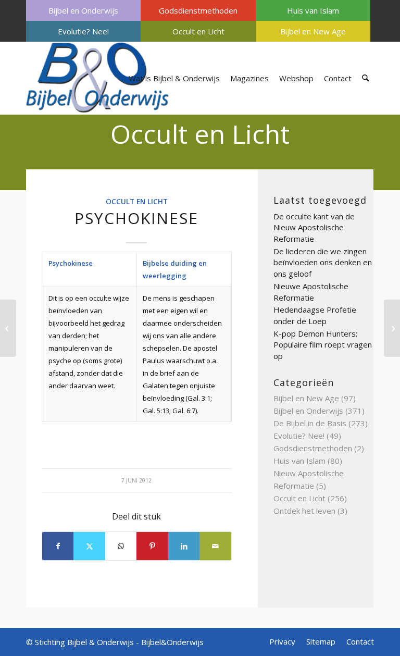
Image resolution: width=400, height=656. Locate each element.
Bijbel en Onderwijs (83, 10)
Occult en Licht (198, 31)
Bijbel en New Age (313, 31)
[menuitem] (83, 10)
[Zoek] (365, 78)
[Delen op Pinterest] (152, 546)
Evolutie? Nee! (83, 31)
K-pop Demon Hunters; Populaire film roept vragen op (322, 344)
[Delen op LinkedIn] (183, 546)
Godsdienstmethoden (198, 10)
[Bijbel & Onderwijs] (97, 78)
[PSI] (8, 328)
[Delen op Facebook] (57, 546)
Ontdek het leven (304, 510)
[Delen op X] (89, 546)
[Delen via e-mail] (215, 546)
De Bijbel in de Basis (309, 423)
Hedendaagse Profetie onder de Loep (314, 315)
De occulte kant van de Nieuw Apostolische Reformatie (314, 227)
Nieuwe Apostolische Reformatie (310, 292)
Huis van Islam (313, 10)
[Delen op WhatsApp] (120, 546)
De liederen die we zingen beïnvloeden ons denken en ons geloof (322, 262)
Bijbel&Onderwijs (172, 642)
